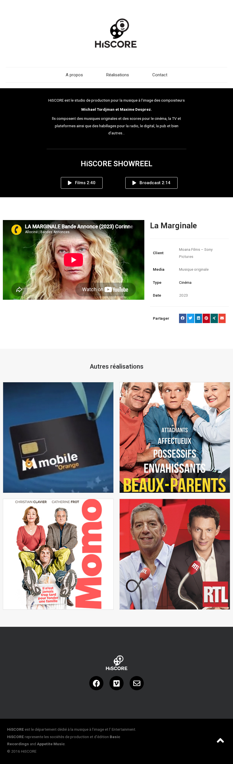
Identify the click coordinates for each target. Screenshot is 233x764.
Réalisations (117, 74)
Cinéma (185, 282)
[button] (182, 318)
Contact (159, 74)
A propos (74, 74)
